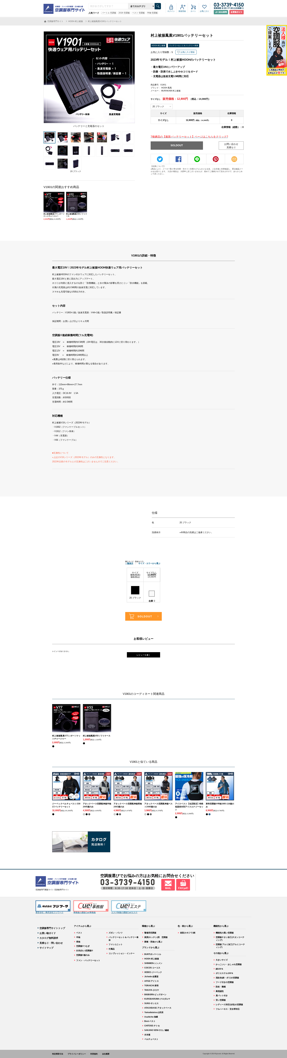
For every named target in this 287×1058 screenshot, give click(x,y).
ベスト (79, 933)
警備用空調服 (150, 933)
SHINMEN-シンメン (153, 963)
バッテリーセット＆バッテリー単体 (183, 45)
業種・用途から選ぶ (153, 942)
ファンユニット (116, 944)
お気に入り (204, 11)
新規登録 (182, 11)
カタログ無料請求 (49, 938)
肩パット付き (222, 995)
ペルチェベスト (151, 1039)
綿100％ (219, 969)
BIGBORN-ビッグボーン (155, 994)
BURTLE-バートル (152, 954)
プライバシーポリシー (77, 1054)
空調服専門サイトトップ (52, 928)
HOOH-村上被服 (158, 45)
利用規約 (94, 1054)
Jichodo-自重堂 (151, 976)
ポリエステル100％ (224, 973)
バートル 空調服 (109, 13)
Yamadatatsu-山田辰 (153, 1012)
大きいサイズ (222, 960)
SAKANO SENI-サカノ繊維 (156, 1030)
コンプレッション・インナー (122, 953)
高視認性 (220, 991)
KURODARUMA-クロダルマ (157, 999)
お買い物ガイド (48, 933)
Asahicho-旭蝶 (151, 1017)
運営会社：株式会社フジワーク (49, 912)
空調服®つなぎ (83, 946)
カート (193, 11)
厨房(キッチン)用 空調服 (156, 937)
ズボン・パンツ (116, 933)
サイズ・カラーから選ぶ (149, 563)
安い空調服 (221, 1000)
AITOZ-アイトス (151, 981)
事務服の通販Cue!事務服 (84, 912)
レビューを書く (143, 655)
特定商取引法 (57, 1054)
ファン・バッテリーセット (88, 960)
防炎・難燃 (221, 987)
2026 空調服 (124, 13)
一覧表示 (129, 563)
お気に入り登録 (187, 52)
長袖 (78, 942)
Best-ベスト (149, 1021)
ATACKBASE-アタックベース (157, 1008)
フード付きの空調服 (225, 982)
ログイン (171, 11)
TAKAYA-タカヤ (151, 990)
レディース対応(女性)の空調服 (229, 1004)
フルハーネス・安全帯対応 (228, 1009)
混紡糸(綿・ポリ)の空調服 (227, 978)
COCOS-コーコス (152, 968)
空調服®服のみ (83, 955)
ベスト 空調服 (138, 13)
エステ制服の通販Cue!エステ (124, 912)
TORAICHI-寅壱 (151, 985)
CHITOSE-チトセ (152, 1026)
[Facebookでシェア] (178, 159)
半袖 (78, 937)
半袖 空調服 (152, 13)
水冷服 (147, 1035)
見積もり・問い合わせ (51, 943)
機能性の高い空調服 (225, 933)
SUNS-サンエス (151, 1003)
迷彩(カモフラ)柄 (187, 933)
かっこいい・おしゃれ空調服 (229, 964)
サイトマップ (46, 947)
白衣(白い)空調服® (84, 950)
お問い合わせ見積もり (231, 146)
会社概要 (105, 1054)
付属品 (112, 949)
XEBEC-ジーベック (153, 972)
